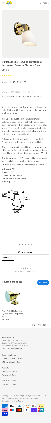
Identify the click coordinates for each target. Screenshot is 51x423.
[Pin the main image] (17, 82)
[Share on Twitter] (14, 82)
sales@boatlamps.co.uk (16, 348)
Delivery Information (10, 371)
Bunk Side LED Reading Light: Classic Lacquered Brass (12, 314)
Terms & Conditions (9, 384)
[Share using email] (25, 82)
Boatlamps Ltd (8, 337)
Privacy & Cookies (9, 381)
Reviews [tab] (6, 257)
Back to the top (39, 325)
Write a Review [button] (26, 252)
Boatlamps (20, 395)
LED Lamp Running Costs (11, 362)
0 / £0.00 (44, 3)
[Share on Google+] (21, 82)
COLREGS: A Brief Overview (12, 358)
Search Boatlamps (9, 355)
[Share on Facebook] (10, 82)
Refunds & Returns (9, 375)
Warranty (5, 368)
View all (43, 282)
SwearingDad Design (15, 401)
